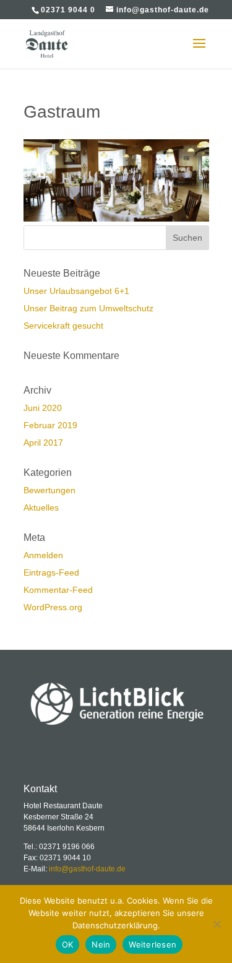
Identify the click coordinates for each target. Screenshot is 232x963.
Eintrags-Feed (51, 572)
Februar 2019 (50, 425)
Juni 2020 (43, 408)
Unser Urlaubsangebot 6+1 (76, 291)
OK (68, 944)
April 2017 (43, 442)
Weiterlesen (152, 944)
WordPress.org (53, 607)
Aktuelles (41, 507)
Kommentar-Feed (58, 590)
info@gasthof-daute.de (87, 869)
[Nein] (216, 924)
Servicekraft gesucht (63, 325)
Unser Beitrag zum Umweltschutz (88, 308)
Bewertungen (49, 490)
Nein (101, 944)
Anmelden (43, 555)
